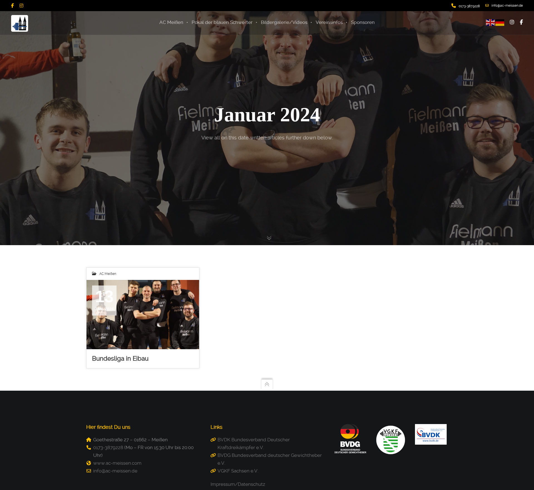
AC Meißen (107, 274)
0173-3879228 (108, 447)
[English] (490, 22)
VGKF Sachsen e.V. (237, 471)
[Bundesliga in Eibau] (142, 314)
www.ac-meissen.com (117, 463)
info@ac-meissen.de (507, 6)
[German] (500, 22)
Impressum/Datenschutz (238, 484)
